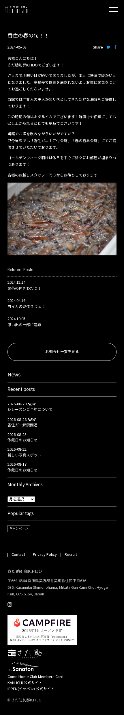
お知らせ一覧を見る (62, 352)
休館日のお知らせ (22, 440)
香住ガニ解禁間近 (22, 425)
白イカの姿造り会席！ (26, 306)
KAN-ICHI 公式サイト (24, 683)
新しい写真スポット (24, 455)
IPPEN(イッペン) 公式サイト (31, 689)
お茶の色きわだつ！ (24, 288)
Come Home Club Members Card (35, 677)
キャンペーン (18, 528)
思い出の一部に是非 (24, 325)
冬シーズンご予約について (29, 409)
